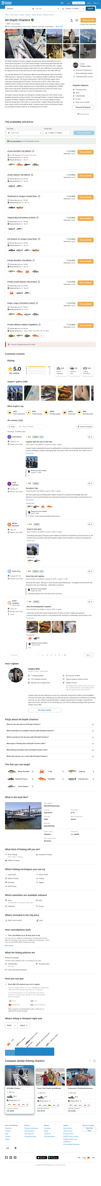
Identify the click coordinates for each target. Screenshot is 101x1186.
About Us (8, 1128)
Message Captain (44, 710)
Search (90, 8)
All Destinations (49, 1136)
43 (65, 655)
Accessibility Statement (71, 1144)
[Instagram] (15, 1157)
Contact (7, 1136)
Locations (47, 1134)
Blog (6, 1134)
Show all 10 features (83, 107)
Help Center (67, 1128)
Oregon (22, 15)
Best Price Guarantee (89, 24)
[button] (50, 158)
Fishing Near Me (30, 1136)
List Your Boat (78, 3)
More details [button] (9, 945)
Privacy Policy (68, 1134)
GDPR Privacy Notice (71, 1136)
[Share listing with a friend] (71, 20)
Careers (8, 1131)
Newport (28, 15)
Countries (47, 1128)
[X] (10, 1157)
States (46, 1131)
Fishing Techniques (31, 1128)
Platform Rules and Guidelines (70, 1140)
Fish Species (29, 1134)
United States (14, 15)
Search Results (36, 15)
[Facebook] (6, 1157)
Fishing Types (29, 1131)
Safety (7, 1139)
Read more (30, 453)
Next (88, 655)
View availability (86, 152)
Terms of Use (67, 1131)
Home (7, 15)
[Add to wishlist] (77, 20)
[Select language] (68, 3)
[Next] (94, 1060)
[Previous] (90, 1060)
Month (9, 1025)
